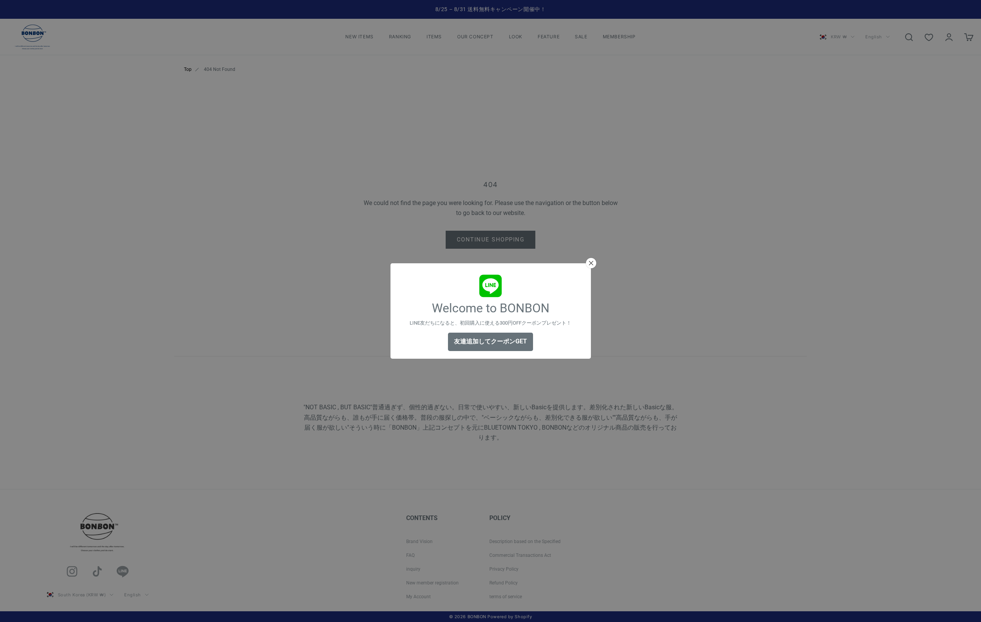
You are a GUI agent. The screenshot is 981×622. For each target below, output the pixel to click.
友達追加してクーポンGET (490, 341)
